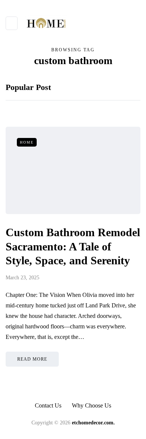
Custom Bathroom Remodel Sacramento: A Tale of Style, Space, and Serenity (73, 246)
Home (27, 142)
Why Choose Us (91, 405)
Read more (32, 359)
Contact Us (48, 405)
